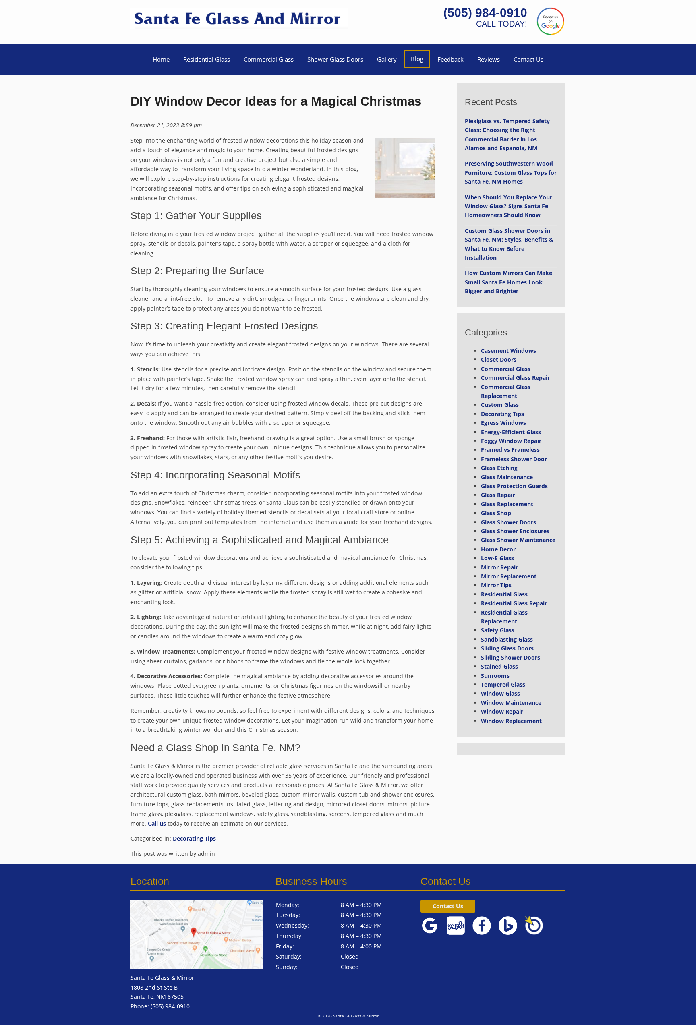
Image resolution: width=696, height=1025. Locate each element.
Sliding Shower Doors (510, 657)
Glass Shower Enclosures (515, 531)
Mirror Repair (499, 567)
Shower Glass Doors (335, 59)
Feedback (450, 59)
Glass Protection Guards (514, 486)
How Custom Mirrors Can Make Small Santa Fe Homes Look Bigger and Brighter (508, 282)
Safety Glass (497, 630)
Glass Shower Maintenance (518, 540)
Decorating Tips (194, 838)
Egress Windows (503, 423)
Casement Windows (508, 350)
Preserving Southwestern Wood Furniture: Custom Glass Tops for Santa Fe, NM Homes (511, 172)
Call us (157, 823)
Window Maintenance (511, 702)
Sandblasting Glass (507, 639)
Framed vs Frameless (510, 449)
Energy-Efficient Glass (511, 432)
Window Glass (500, 693)
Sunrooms (495, 675)
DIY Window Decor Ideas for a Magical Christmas (275, 101)
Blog (417, 59)
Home (161, 59)
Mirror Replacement (508, 576)
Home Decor (498, 549)
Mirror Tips (496, 585)
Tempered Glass (503, 684)
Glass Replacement (507, 504)
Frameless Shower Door (514, 459)
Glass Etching (499, 468)
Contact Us (528, 59)
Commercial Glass (269, 59)
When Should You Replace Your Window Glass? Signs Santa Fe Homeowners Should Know (508, 206)
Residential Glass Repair (514, 603)
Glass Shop (496, 513)
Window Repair (502, 711)
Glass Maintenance (507, 477)
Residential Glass (206, 59)
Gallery (387, 59)
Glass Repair (498, 495)
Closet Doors (498, 359)
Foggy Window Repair (511, 441)
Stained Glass (499, 666)
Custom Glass (500, 404)
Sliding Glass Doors (507, 648)
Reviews (488, 59)
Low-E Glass (497, 558)
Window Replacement (511, 721)
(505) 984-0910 (485, 12)
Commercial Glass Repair (515, 377)
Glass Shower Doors (508, 522)
